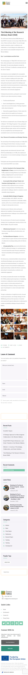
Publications (8, 534)
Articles (7, 525)
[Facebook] (8, 623)
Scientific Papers (7, 431)
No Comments (6, 347)
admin (5, 345)
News (20, 345)
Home (4, 609)
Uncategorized (9, 546)
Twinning (8, 543)
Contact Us (5, 615)
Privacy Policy (6, 618)
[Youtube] (21, 623)
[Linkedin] (17, 623)
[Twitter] (4, 623)
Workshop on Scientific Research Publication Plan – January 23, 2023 (17, 506)
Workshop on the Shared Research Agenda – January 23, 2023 (17, 487)
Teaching (7, 540)
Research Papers (9, 537)
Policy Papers (9, 531)
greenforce (7, 562)
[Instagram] (12, 623)
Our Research (6, 612)
